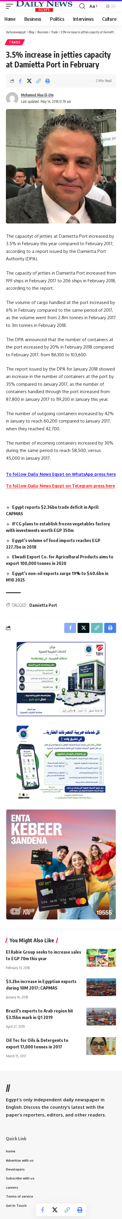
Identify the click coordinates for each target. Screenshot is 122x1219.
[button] (11, 6)
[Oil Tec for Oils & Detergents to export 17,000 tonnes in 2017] (101, 1046)
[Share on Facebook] (20, 81)
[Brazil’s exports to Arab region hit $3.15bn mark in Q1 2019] (101, 1017)
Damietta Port (43, 605)
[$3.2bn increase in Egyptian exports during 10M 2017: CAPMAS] (101, 987)
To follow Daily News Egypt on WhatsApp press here (61, 474)
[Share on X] (29, 81)
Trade (15, 42)
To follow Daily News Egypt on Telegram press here (60, 485)
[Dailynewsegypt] (44, 6)
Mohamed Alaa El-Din (37, 95)
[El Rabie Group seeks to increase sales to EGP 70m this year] (101, 958)
